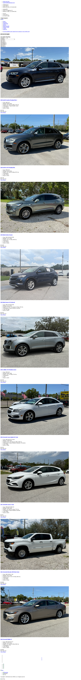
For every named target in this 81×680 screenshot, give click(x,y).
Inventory (5, 22)
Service (4, 24)
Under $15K (5, 23)
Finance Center (6, 27)
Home (4, 21)
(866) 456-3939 (6, 1)
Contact (4, 28)
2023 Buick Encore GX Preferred (8, 302)
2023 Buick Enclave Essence (7, 234)
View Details (3, 112)
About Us (5, 29)
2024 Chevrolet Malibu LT (6, 639)
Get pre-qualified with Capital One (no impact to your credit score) (16, 31)
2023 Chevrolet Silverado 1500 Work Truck (10, 571)
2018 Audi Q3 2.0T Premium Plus (8, 167)
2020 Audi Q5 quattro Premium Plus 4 (9, 100)
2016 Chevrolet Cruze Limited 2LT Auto (9, 437)
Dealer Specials (6, 26)
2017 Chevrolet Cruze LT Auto (7, 504)
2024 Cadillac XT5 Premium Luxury (8, 369)
